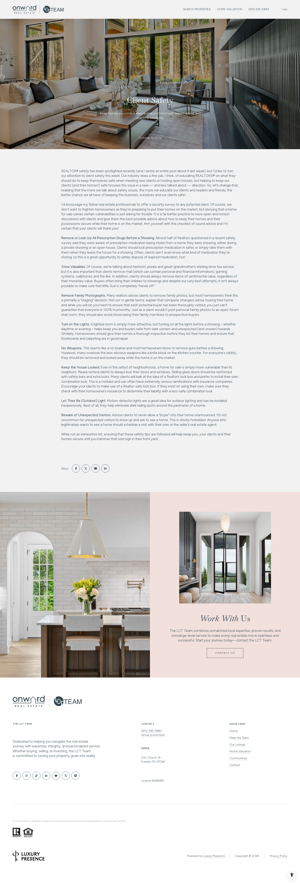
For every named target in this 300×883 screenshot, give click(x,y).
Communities (238, 758)
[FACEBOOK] (17, 776)
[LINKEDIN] (46, 776)
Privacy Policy (278, 856)
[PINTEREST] (75, 776)
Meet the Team (239, 738)
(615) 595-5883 (259, 9)
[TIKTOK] (36, 776)
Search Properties (197, 9)
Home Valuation (229, 9)
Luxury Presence (214, 856)
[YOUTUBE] (56, 776)
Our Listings (237, 744)
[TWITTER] (66, 776)
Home (233, 731)
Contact (234, 765)
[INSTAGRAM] (26, 776)
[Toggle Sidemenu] (283, 9)
